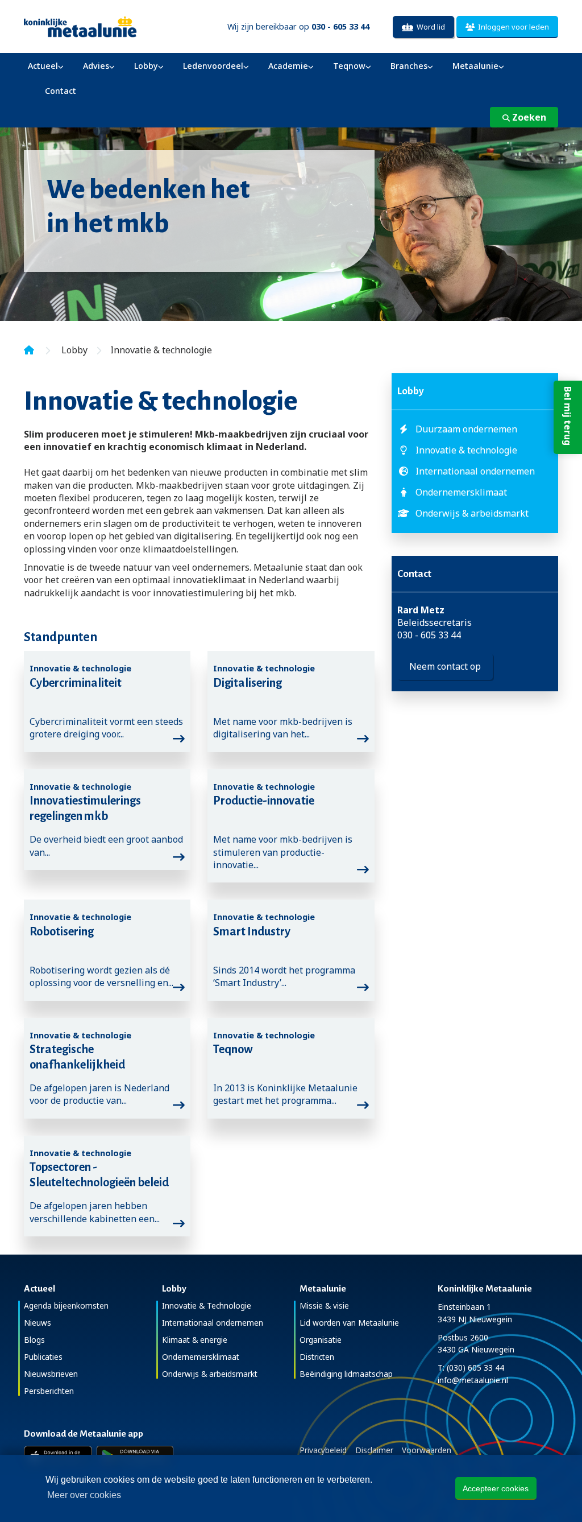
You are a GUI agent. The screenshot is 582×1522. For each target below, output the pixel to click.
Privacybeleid (323, 1450)
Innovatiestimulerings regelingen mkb (85, 808)
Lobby (146, 65)
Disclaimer (374, 1450)
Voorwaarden (426, 1450)
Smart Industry (251, 931)
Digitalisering (247, 683)
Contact (60, 90)
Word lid (429, 27)
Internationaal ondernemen (475, 471)
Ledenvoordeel (213, 65)
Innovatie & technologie (466, 450)
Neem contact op (445, 666)
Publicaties (43, 1356)
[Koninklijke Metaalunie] (107, 25)
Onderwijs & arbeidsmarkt (472, 513)
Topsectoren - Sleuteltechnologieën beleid (99, 1175)
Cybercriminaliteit (76, 683)
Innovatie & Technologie (206, 1305)
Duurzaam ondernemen (466, 429)
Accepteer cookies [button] (496, 1488)
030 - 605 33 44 (429, 635)
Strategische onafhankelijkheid (77, 1057)
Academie (288, 65)
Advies (96, 65)
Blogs (34, 1339)
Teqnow (349, 65)
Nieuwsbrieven (51, 1373)
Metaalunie (475, 65)
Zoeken (528, 117)
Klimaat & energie (194, 1339)
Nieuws (37, 1322)
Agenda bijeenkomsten (66, 1305)
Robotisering (62, 931)
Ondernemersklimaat (461, 492)
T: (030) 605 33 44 (471, 1367)
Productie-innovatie (263, 800)
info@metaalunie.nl (473, 1380)
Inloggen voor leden (512, 27)
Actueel (43, 65)
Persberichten (49, 1390)
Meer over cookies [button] (84, 1495)
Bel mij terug (568, 416)
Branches (408, 65)
